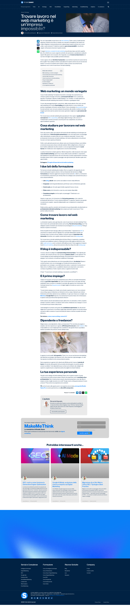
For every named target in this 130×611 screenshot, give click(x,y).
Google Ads (23, 575)
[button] (38, 41)
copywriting (54, 117)
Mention (42, 295)
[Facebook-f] (40, 598)
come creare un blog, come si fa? (57, 316)
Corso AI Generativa (47, 570)
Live (66, 573)
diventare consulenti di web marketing (55, 51)
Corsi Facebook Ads (47, 581)
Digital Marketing (25, 570)
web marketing (65, 40)
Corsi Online (45, 583)
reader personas (47, 243)
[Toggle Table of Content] (60, 71)
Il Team (88, 568)
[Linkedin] (32, 598)
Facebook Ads (24, 577)
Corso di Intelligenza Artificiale (50, 568)
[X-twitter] (43, 598)
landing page (79, 236)
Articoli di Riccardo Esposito (58, 411)
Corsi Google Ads (47, 579)
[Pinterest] (46, 598)
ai (74, 173)
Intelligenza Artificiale (26, 568)
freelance (81, 326)
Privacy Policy (86, 430)
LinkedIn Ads (24, 581)
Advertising (74, 6)
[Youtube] (37, 598)
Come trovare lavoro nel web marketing (50, 78)
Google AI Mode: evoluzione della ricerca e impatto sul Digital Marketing (64, 484)
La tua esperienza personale (48, 85)
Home (22, 12)
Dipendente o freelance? (47, 83)
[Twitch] (49, 598)
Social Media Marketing (26, 579)
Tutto (34, 6)
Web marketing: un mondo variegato (50, 72)
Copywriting (66, 6)
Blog (66, 568)
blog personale (56, 285)
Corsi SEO (45, 577)
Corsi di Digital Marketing (48, 575)
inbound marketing (77, 225)
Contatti (89, 573)
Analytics (93, 6)
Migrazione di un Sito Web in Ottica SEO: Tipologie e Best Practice (92, 484)
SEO (51, 6)
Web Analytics (24, 583)
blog (47, 180)
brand (42, 112)
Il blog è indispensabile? (47, 80)
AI (38, 6)
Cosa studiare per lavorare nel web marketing (52, 74)
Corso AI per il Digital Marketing (50, 573)
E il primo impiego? (46, 81)
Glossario (67, 575)
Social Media (58, 6)
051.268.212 (52, 595)
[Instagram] (35, 598)
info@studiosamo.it (60, 595)
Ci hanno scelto (90, 570)
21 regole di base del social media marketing (60, 162)
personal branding (81, 107)
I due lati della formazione (48, 76)
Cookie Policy (106, 602)
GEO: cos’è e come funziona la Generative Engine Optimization (34, 483)
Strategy (44, 6)
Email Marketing (84, 6)
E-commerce (101, 6)
